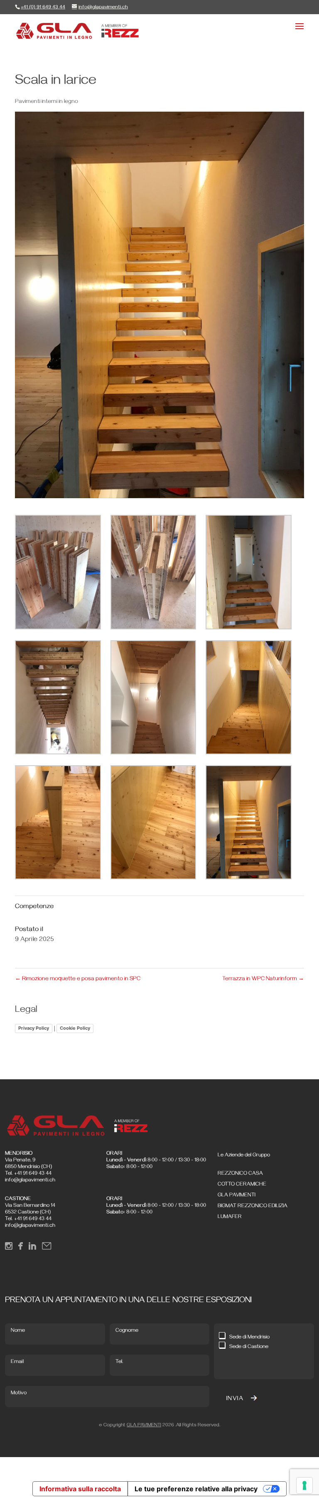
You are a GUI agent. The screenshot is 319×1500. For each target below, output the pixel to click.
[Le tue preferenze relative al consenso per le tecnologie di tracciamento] (304, 1485)
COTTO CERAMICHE (242, 1184)
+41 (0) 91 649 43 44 (43, 8)
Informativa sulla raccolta (80, 1489)
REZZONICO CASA (240, 1174)
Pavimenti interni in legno (46, 102)
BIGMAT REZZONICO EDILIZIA (252, 1206)
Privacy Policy (33, 1028)
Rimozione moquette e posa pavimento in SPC (77, 979)
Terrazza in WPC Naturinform (263, 979)
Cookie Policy (75, 1028)
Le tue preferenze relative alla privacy (196, 1489)
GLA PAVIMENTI (236, 1195)
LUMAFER (230, 1217)
